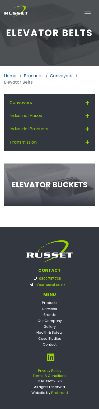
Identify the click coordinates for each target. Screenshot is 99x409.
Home (10, 76)
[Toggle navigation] (88, 11)
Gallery (50, 326)
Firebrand (59, 392)
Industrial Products (29, 129)
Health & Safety (49, 332)
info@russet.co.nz (49, 284)
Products (33, 76)
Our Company (49, 320)
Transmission (23, 142)
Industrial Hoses (26, 116)
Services (49, 309)
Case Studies (49, 338)
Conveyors (61, 76)
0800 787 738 (49, 278)
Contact (49, 344)
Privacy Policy (49, 370)
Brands (50, 314)
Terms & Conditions (49, 375)
